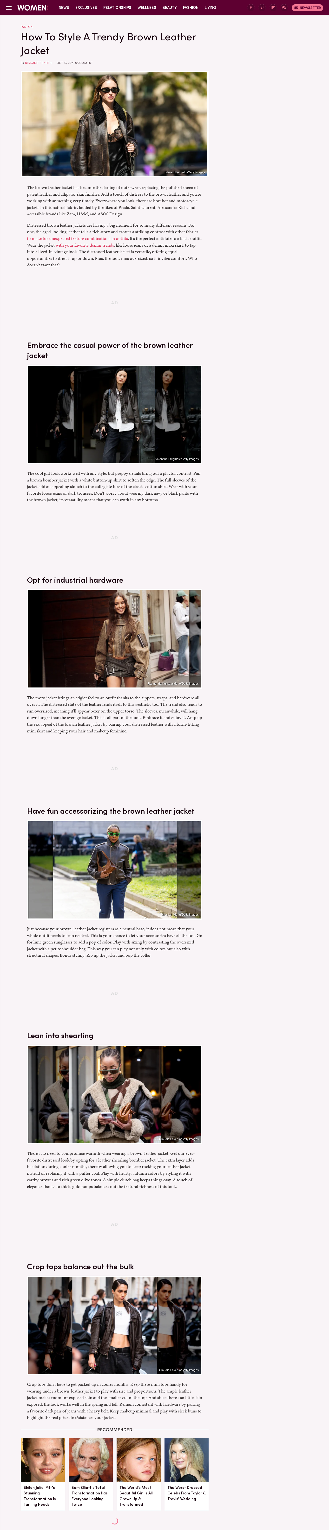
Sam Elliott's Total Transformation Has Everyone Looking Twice (90, 1496)
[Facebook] (251, 7)
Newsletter (310, 8)
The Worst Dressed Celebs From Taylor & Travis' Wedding (186, 1493)
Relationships (117, 7)
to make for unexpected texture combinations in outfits (77, 238)
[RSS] (284, 7)
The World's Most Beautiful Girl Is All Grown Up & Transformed (136, 1496)
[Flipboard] (273, 7)
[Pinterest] (262, 7)
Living (210, 7)
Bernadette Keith (38, 63)
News (64, 7)
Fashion (190, 7)
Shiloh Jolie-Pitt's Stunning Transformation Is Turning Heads (40, 1496)
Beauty (170, 7)
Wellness (147, 7)
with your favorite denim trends (85, 245)
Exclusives (86, 7)
